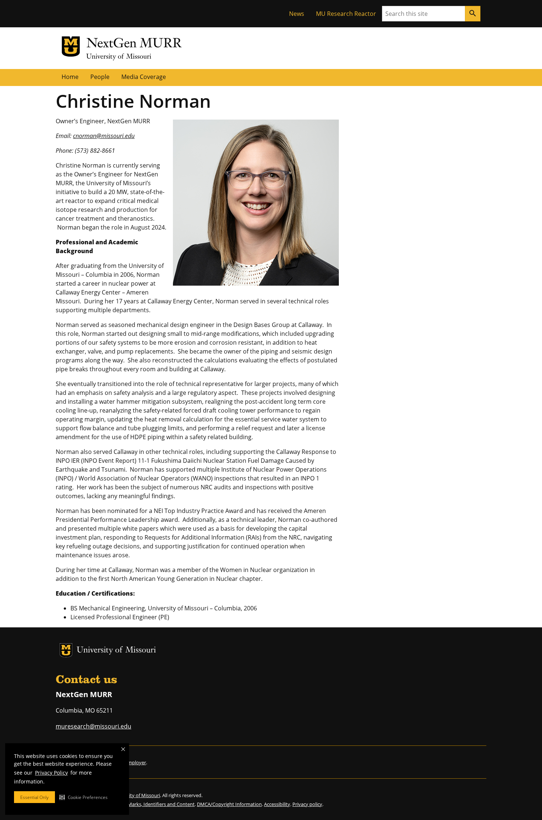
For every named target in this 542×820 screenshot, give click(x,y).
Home (70, 77)
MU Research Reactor (346, 14)
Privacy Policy (51, 772)
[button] (83, 797)
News (296, 14)
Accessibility (277, 804)
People (100, 77)
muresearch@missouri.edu (93, 726)
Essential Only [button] (34, 797)
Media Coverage (143, 77)
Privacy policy (307, 804)
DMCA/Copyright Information (229, 804)
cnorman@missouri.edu (104, 136)
